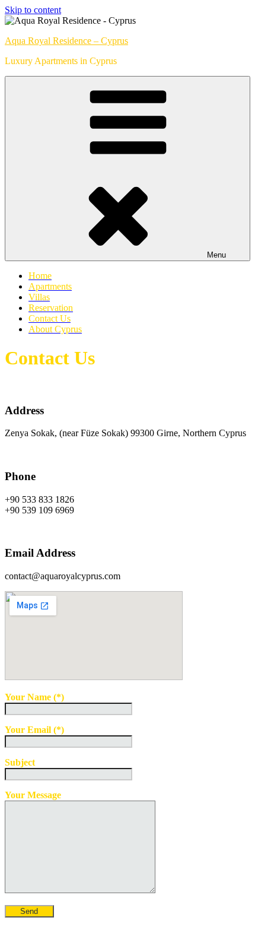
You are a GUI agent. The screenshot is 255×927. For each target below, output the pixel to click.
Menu (216, 254)
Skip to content (33, 10)
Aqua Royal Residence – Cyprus (66, 41)
